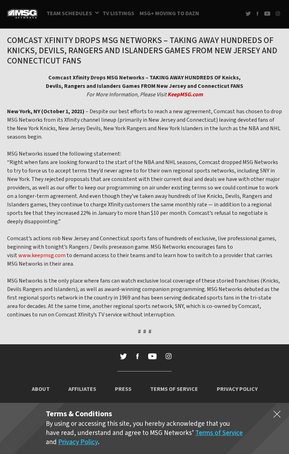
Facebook (257, 14)
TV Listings (118, 13)
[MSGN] (22, 14)
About (41, 389)
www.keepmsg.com (42, 255)
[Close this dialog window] (277, 415)
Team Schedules (69, 13)
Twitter (248, 14)
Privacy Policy (237, 389)
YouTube (267, 14)
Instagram (278, 14)
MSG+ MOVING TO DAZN (169, 13)
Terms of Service (174, 389)
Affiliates (82, 389)
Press (123, 389)
